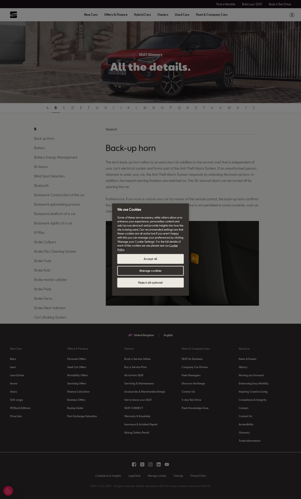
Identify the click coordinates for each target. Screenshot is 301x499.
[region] (150, 249)
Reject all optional (150, 282)
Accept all (150, 258)
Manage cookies (150, 270)
